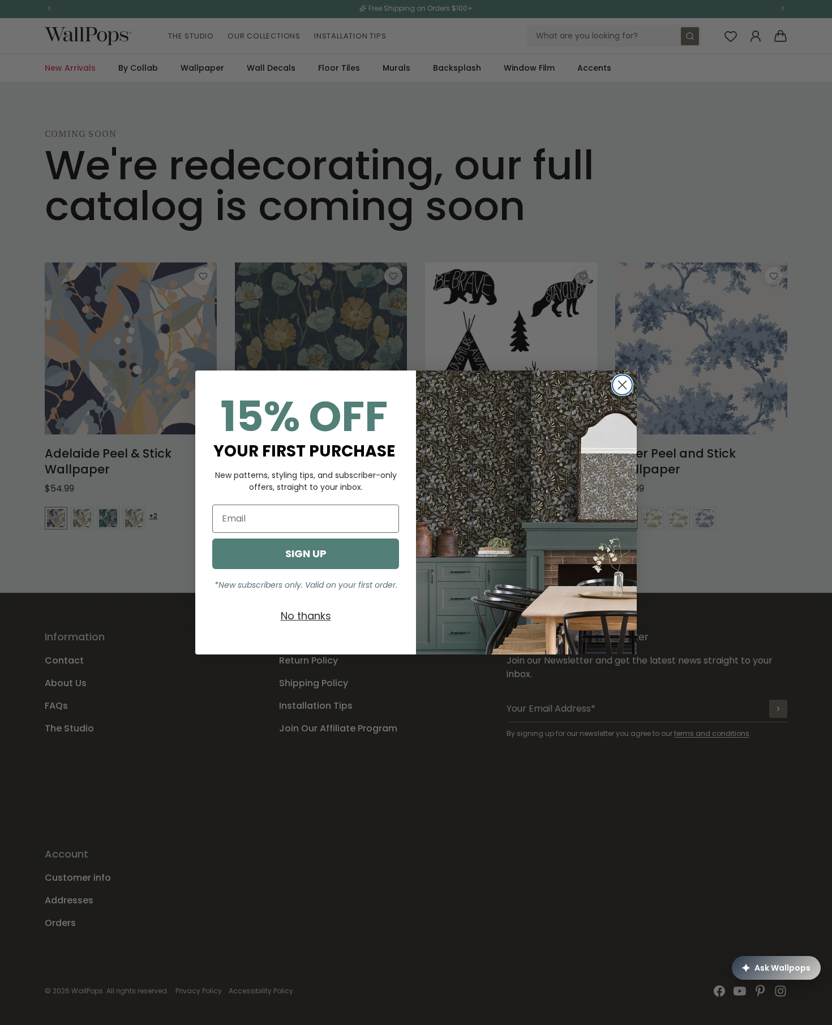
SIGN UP (306, 553)
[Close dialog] (622, 385)
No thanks (306, 616)
